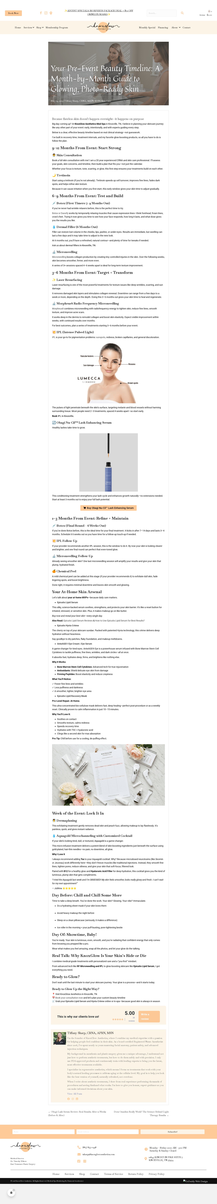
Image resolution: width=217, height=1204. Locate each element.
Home (18, 27)
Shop (38, 27)
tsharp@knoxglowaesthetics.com (99, 1154)
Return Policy (136, 1174)
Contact (186, 27)
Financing (163, 27)
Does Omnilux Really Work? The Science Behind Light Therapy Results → (141, 1113)
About (174, 27)
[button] (41, 13)
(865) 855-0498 (89, 1147)
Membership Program (57, 27)
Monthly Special (147, 27)
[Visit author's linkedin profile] (77, 1099)
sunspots (100, 337)
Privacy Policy (157, 1174)
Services (28, 27)
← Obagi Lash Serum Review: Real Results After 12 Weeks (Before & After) (77, 1113)
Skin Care (106, 100)
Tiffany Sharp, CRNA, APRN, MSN (82, 100)
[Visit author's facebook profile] (68, 1099)
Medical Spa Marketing (56, 1181)
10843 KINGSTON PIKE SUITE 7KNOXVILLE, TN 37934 (166, 1159)
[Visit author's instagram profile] (73, 1099)
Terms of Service (113, 1174)
